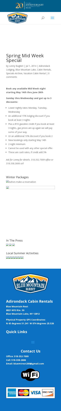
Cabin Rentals (44, 69)
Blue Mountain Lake (25, 69)
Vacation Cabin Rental (35, 73)
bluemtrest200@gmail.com (28, 363)
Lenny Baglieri (16, 65)
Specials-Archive (14, 73)
